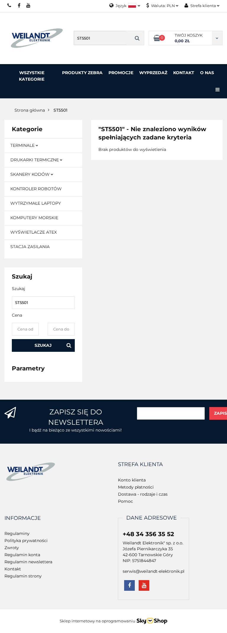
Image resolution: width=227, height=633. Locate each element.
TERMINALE (23, 145)
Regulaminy (17, 533)
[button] (140, 465)
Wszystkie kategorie (31, 76)
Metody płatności (136, 487)
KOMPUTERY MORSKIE (34, 217)
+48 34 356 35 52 (148, 534)
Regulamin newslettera (28, 561)
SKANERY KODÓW (30, 174)
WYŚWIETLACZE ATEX (33, 232)
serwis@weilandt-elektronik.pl (153, 571)
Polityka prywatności (26, 540)
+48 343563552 (9, 5)
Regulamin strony (23, 576)
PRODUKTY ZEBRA (82, 72)
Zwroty (11, 547)
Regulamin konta (22, 554)
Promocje (120, 72)
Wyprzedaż (153, 72)
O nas (207, 72)
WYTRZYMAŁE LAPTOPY (35, 203)
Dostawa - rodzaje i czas (143, 494)
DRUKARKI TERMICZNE (35, 159)
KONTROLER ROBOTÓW (36, 188)
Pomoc (125, 501)
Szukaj (43, 345)
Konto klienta (132, 480)
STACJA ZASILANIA (30, 246)
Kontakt (183, 72)
